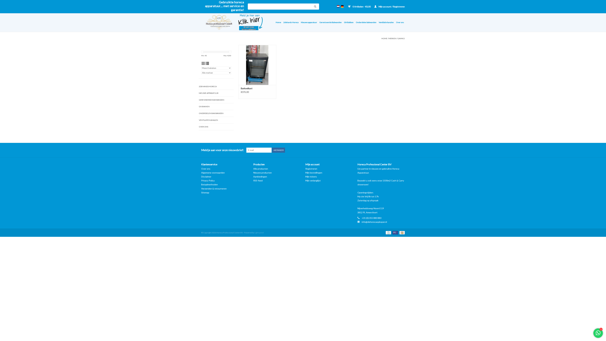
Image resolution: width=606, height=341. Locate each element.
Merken (392, 38)
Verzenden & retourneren (214, 188)
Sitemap (205, 192)
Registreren (311, 168)
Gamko (401, 38)
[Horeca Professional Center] (217, 22)
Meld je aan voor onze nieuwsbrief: (222, 150)
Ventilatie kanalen (386, 22)
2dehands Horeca (291, 22)
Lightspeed (259, 232)
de (342, 6)
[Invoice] (388, 232)
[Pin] (394, 232)
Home (278, 22)
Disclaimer (206, 176)
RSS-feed (258, 180)
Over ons (400, 22)
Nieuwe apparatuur (309, 22)
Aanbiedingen (260, 176)
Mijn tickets (311, 176)
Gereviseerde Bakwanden (330, 22)
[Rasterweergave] (203, 63)
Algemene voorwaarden (213, 172)
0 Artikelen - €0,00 (361, 6)
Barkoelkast (246, 88)
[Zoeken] (314, 6)
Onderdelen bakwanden (366, 22)
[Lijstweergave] (207, 63)
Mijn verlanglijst (313, 180)
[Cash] (401, 232)
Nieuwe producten (262, 172)
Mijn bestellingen (313, 172)
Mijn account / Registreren (391, 6)
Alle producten (260, 168)
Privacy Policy (208, 180)
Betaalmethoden (209, 184)
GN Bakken (349, 22)
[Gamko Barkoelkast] (257, 65)
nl (338, 6)
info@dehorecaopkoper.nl (374, 222)
